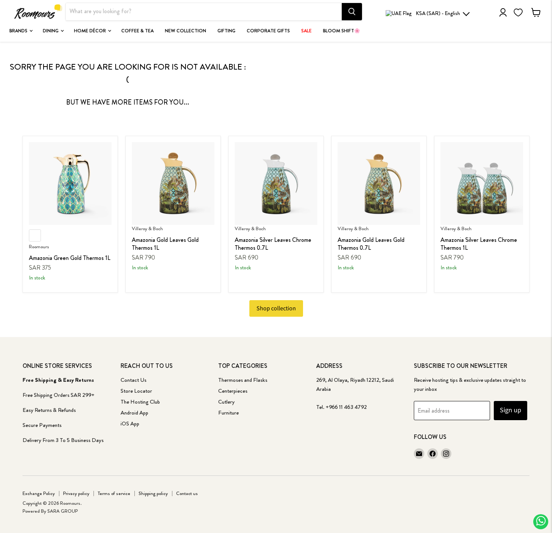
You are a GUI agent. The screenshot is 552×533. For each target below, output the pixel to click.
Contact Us (133, 380)
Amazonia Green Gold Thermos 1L (69, 258)
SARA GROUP (62, 511)
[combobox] (204, 11)
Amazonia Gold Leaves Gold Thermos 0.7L (371, 243)
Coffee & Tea (137, 30)
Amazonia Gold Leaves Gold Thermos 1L (165, 243)
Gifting (226, 30)
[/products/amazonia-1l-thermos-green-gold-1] (70, 183)
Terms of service (114, 493)
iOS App (130, 423)
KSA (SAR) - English (438, 13)
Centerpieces (232, 391)
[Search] (352, 11)
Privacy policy (76, 493)
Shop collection (276, 308)
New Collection (185, 30)
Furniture (228, 412)
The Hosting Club (140, 402)
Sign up (510, 410)
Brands (19, 30)
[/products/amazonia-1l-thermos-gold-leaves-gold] (173, 183)
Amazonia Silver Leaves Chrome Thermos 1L (478, 243)
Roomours (39, 246)
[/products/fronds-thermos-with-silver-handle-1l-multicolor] (481, 183)
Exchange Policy (39, 493)
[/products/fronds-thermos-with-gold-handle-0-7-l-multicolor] (379, 183)
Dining (51, 30)
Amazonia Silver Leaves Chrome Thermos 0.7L (273, 243)
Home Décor (90, 30)
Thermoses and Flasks (242, 380)
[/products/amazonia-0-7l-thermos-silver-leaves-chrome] (276, 183)
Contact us (187, 493)
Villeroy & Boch (147, 228)
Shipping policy (153, 493)
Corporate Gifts (268, 30)
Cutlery (226, 402)
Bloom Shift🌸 (341, 30)
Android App (134, 412)
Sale (306, 30)
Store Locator (136, 391)
